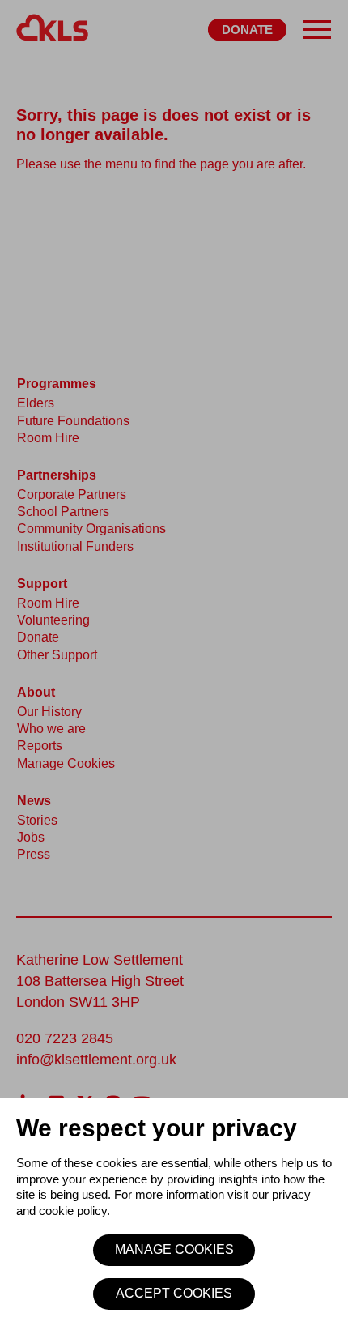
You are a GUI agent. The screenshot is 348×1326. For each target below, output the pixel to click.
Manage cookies (174, 1249)
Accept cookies (174, 1293)
